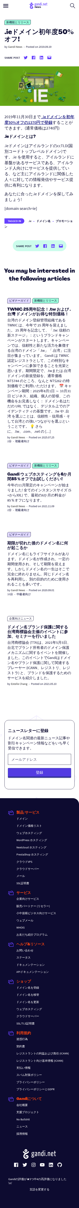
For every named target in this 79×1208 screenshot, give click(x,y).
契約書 (20, 1046)
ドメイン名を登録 (27, 987)
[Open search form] (72, 6)
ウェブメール (24, 920)
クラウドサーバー (27, 869)
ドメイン (22, 818)
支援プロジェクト (27, 1112)
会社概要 (22, 1105)
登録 (39, 772)
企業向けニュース (20, 618)
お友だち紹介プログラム (32, 934)
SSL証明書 (22, 883)
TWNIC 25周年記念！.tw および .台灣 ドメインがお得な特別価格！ (39, 312)
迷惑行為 (22, 1039)
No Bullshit (23, 1119)
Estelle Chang (19, 684)
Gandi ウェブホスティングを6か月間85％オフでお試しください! (39, 477)
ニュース (22, 1126)
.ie (29, 221)
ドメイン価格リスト (29, 826)
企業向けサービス (27, 899)
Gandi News (15, 47)
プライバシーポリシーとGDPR (35, 1089)
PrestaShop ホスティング (32, 854)
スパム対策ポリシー (29, 1075)
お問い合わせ (24, 950)
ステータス (23, 957)
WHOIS (20, 927)
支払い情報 (23, 1068)
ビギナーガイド (19, 300)
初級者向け (22, 441)
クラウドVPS (24, 862)
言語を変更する (39, 1189)
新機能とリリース (17, 22)
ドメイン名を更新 (27, 1002)
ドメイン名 (43, 221)
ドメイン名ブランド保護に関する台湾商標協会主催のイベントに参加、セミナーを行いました (37, 632)
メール (20, 876)
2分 (9, 441)
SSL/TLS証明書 (25, 1023)
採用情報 (22, 1134)
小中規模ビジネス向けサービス (36, 913)
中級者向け (24, 594)
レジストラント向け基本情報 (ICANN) (39, 1060)
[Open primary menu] (5, 5)
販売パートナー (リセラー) (33, 906)
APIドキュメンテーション (32, 972)
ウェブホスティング (29, 833)
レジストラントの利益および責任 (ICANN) (42, 1053)
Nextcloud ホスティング (31, 847)
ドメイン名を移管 (27, 995)
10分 (10, 594)
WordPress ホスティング (31, 840)
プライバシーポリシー (30, 1082)
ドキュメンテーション (30, 965)
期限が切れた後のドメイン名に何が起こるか (37, 545)
